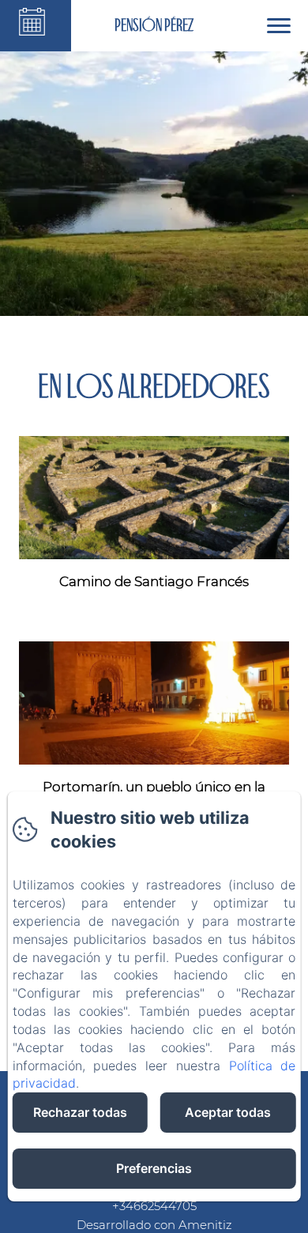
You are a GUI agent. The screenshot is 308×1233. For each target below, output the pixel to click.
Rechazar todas (80, 1112)
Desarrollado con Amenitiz (154, 1224)
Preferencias (154, 1168)
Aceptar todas (228, 1112)
